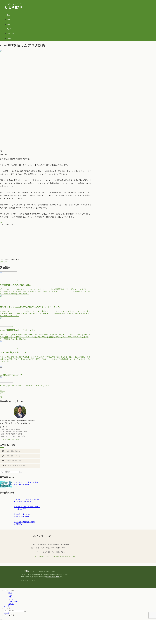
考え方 (13, 465)
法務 (11, 461)
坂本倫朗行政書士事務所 (53, 576)
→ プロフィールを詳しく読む (40, 556)
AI (1, 222)
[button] (21, 472)
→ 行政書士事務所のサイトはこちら (64, 556)
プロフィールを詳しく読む (10, 439)
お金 (11, 456)
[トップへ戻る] (1, 619)
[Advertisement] (45, 240)
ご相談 (11, 604)
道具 (11, 451)
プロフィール (13, 601)
